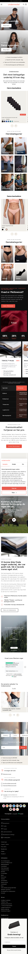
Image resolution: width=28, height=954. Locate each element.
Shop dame (6, 49)
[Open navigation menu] (1, 4)
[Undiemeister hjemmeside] (14, 4)
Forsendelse (4, 873)
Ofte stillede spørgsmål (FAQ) (8, 887)
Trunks (5, 826)
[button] (26, 4)
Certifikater (4, 866)
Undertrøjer (4, 842)
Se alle (14, 688)
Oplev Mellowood (8, 306)
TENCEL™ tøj (4, 902)
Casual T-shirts (5, 844)
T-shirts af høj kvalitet (6, 905)
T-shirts (15, 735)
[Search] (23, 4)
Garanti (3, 878)
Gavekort (3, 853)
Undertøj (5, 735)
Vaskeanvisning (5, 869)
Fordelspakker (6, 837)
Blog (2, 886)
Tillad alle (14, 488)
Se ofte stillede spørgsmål (9, 783)
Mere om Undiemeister (9, 610)
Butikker (3, 871)
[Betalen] (14, 808)
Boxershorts (6, 823)
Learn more (14, 647)
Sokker (3, 851)
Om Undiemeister (5, 861)
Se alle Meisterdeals (14, 446)
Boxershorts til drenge (8, 834)
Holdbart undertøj (5, 900)
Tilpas (13, 492)
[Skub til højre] (15, 125)
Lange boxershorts (5, 907)
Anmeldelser (4, 880)
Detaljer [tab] (14, 464)
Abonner (23, 747)
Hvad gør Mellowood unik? (9, 785)
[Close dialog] (25, 920)
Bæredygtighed (5, 864)
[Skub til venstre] (12, 125)
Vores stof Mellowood (6, 862)
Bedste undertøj (5, 909)
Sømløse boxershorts (6, 903)
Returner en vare (7, 774)
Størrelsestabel (5, 868)
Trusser (5, 829)
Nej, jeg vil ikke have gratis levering (14, 950)
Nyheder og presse (5, 889)
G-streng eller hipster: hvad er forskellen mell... (11, 709)
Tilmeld (14, 946)
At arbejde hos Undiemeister (8, 891)
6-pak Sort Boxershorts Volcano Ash (9, 117)
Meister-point (4, 882)
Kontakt (5, 794)
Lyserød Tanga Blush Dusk (7, 225)
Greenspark (4, 884)
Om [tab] (23, 464)
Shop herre (6, 25)
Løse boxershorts (7, 831)
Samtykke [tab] (5, 464)
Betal (2, 875)
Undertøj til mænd (5, 911)
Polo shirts (3, 846)
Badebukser (4, 849)
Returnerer (3, 877)
